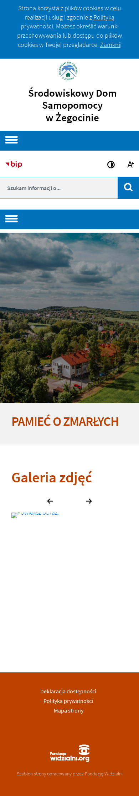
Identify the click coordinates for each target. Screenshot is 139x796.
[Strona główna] (69, 70)
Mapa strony (68, 710)
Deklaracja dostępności (68, 691)
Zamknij (111, 44)
